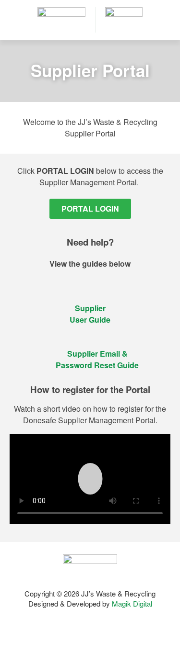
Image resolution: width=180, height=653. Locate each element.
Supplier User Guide (90, 314)
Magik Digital (131, 603)
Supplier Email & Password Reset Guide (97, 359)
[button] (90, 479)
